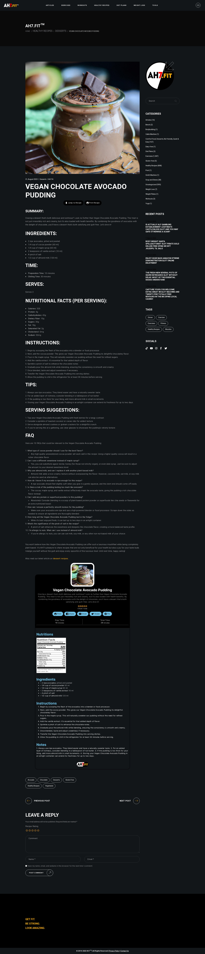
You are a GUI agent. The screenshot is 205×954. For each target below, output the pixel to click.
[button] (79, 606)
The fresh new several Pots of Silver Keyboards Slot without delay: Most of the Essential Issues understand (162, 276)
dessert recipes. (61, 558)
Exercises (149, 156)
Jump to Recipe (75, 203)
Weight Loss (150, 189)
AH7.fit (50, 179)
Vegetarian (49, 786)
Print (59, 614)
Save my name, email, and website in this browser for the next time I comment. (60, 866)
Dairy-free (149, 146)
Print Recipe (94, 203)
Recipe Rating (31, 826)
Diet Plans (149, 151)
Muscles (168, 329)
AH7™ (89, 951)
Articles (148, 120)
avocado (31, 780)
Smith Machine (151, 175)
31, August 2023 (31, 179)
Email (84, 614)
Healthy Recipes (42, 31)
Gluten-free (150, 161)
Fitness (163, 323)
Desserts (60, 31)
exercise (161, 317)
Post (147, 170)
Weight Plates (151, 194)
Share (71, 614)
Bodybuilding (150, 129)
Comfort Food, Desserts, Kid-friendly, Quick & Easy (162, 140)
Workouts (149, 199)
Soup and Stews (152, 180)
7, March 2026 (151, 221)
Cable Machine (151, 134)
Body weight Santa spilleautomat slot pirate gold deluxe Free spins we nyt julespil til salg (162, 245)
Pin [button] (108, 614)
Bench (148, 125)
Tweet (97, 614)
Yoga (147, 203)
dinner (150, 317)
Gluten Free (69, 780)
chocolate (43, 780)
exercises (151, 323)
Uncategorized (151, 184)
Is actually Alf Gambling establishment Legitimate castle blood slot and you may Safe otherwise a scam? (162, 228)
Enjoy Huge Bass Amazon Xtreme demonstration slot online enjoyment (162, 260)
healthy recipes (34, 786)
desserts (56, 780)
